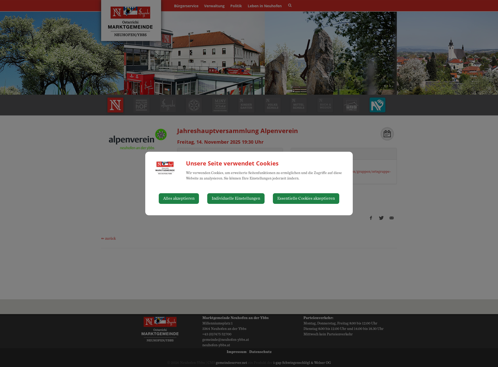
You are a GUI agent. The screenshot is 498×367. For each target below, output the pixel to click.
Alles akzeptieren (179, 198)
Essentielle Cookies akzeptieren (306, 198)
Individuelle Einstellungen (236, 198)
